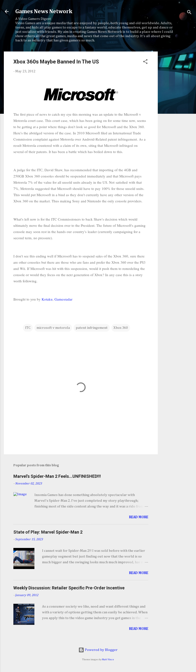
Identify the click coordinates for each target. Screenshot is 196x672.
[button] (145, 62)
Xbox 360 (121, 328)
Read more (138, 517)
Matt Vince (108, 659)
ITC (28, 328)
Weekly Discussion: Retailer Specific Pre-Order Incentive (69, 587)
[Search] (189, 13)
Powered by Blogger (101, 650)
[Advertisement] (177, 123)
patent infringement (92, 328)
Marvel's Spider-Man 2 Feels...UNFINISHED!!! (57, 476)
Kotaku (47, 299)
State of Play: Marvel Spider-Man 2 (47, 532)
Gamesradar (63, 299)
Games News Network (43, 11)
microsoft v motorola (53, 328)
